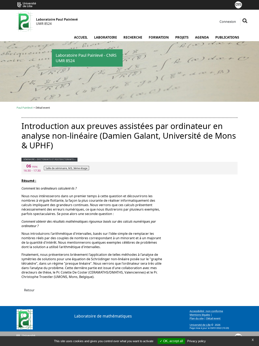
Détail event (213, 318)
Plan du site (197, 318)
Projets (182, 37)
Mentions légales (200, 315)
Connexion (227, 21)
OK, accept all (172, 341)
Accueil (81, 37)
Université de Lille (200, 325)
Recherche (132, 37)
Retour (29, 290)
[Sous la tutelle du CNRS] (238, 4)
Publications (227, 37)
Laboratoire (105, 37)
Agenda (202, 37)
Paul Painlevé (25, 107)
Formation (159, 37)
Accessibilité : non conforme (206, 311)
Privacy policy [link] (196, 341)
